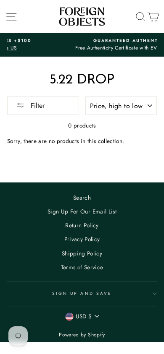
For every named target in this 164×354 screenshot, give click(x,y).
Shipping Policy (82, 253)
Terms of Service (82, 267)
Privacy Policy (82, 239)
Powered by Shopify (82, 334)
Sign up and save (82, 293)
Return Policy (81, 225)
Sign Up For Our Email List (82, 211)
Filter (37, 105)
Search (82, 197)
